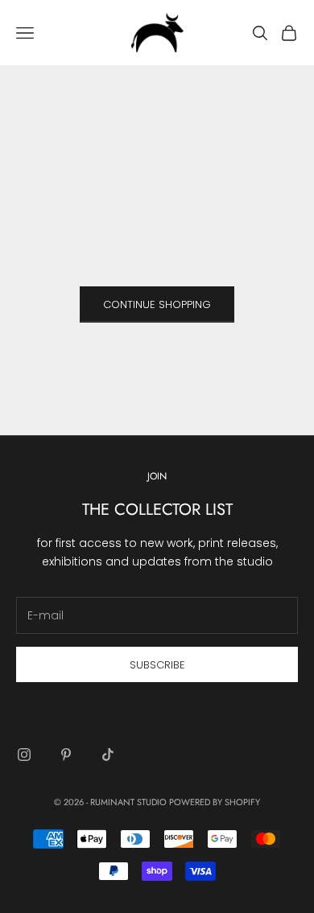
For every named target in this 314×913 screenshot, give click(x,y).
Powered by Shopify (214, 802)
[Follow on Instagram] (24, 754)
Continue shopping (157, 304)
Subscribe (157, 664)
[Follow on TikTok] (108, 754)
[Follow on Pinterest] (66, 754)
